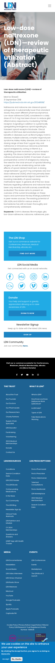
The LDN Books (12, 485)
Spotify (9, 604)
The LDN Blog (11, 505)
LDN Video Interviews (14, 573)
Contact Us (10, 452)
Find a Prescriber (38, 473)
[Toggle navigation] (49, 5)
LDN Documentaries (14, 560)
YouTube (9, 596)
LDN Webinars (11, 587)
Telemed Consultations (37, 483)
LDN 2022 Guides (12, 480)
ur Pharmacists (13, 408)
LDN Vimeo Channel (14, 578)
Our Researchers (13, 412)
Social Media (11, 569)
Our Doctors (11, 403)
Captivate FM (11, 613)
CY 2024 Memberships (11, 528)
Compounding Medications (12, 490)
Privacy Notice (24, 625)
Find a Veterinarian (39, 478)
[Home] (10, 6)
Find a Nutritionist (38, 489)
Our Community (12, 501)
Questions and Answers (12, 535)
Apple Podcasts (12, 609)
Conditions (10, 469)
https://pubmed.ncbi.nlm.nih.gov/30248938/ (24, 102)
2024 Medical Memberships (11, 442)
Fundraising (10, 432)
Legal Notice (36, 625)
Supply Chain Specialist (11, 422)
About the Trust (12, 394)
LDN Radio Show (12, 582)
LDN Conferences (38, 560)
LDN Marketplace (38, 494)
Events (34, 565)
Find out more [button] (27, 253)
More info (5, 654)
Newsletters (10, 565)
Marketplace (36, 569)
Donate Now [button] (27, 313)
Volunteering (11, 437)
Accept (5, 659)
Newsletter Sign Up (13, 509)
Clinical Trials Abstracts (11, 515)
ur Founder (11, 399)
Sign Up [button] (28, 334)
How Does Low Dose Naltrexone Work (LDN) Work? (39, 401)
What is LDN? (36, 394)
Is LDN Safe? (36, 408)
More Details (29, 368)
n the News (10, 496)
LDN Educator (11, 428)
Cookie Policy (12, 625)
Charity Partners (12, 417)
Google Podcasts (13, 600)
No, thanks (16, 659)
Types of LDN (36, 412)
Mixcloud (9, 591)
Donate (9, 448)
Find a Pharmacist (38, 469)
